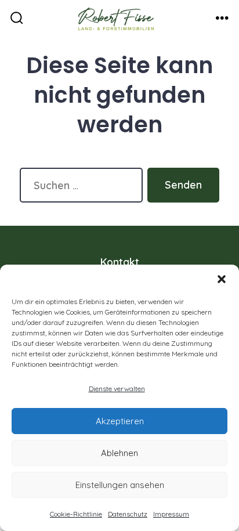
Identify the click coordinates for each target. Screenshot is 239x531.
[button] (221, 279)
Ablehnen (119, 452)
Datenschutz (127, 514)
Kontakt (119, 261)
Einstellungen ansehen (119, 484)
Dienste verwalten (117, 388)
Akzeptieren (120, 421)
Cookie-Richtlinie (76, 514)
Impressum (171, 514)
